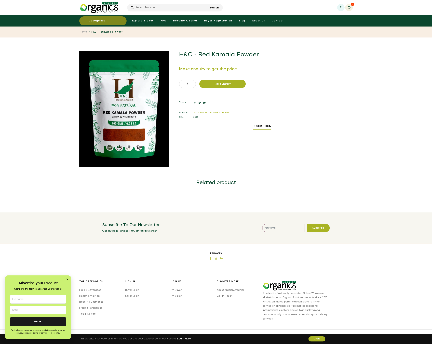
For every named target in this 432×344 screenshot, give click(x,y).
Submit (38, 322)
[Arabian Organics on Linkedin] (221, 258)
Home (83, 32)
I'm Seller (176, 296)
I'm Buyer (176, 290)
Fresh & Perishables (90, 308)
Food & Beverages (90, 290)
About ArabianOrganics (230, 290)
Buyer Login (132, 290)
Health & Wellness (90, 296)
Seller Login (132, 296)
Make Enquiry (222, 84)
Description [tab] (262, 126)
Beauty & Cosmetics (91, 302)
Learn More (184, 339)
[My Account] (341, 7)
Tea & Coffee (87, 314)
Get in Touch (225, 296)
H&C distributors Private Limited (211, 112)
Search (214, 8)
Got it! (317, 339)
